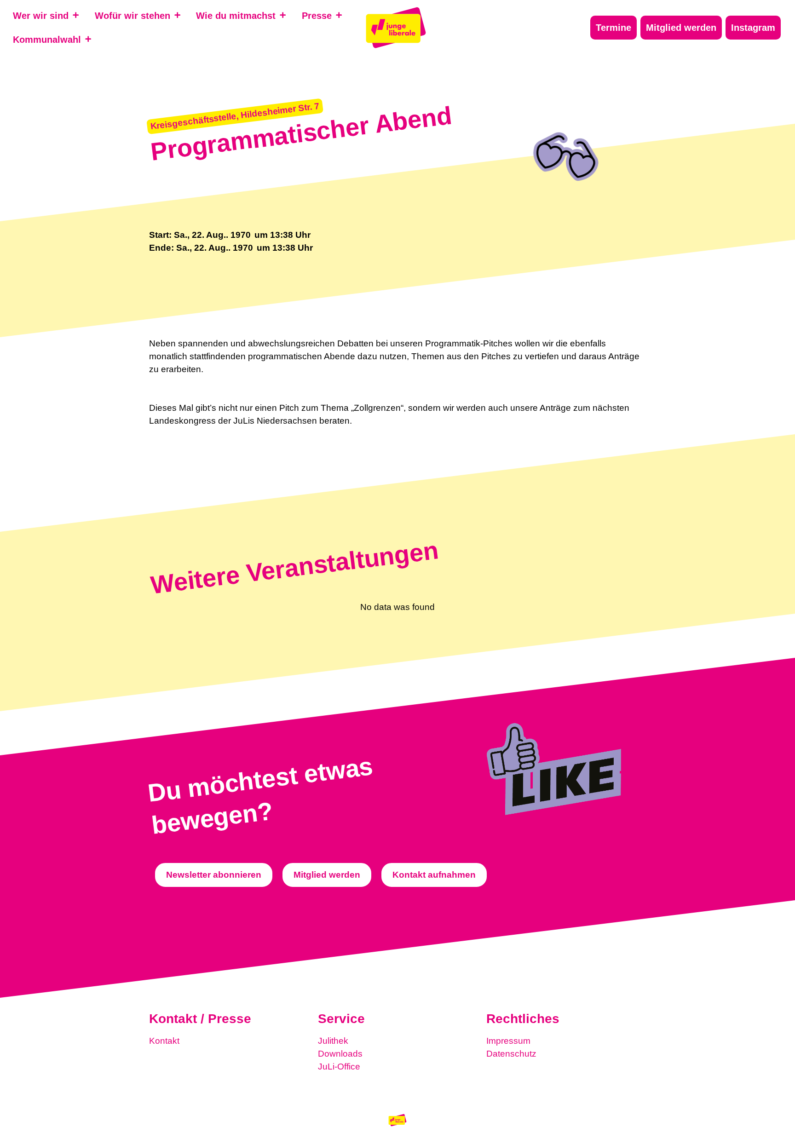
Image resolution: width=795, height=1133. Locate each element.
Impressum (508, 1041)
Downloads (340, 1053)
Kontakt (164, 1041)
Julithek (333, 1041)
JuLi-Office (339, 1066)
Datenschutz (511, 1053)
